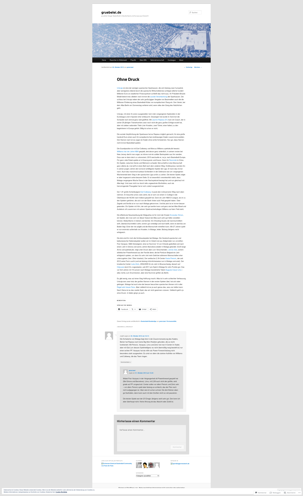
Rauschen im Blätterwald (118, 60)
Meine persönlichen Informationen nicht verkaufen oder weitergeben (162, 488)
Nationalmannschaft (157, 60)
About (181, 60)
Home (104, 60)
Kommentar (177, 447)
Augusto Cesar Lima (173, 269)
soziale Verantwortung (158, 96)
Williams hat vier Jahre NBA (128, 151)
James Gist (172, 249)
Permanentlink (171, 321)
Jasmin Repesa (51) (160, 119)
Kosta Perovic (170, 258)
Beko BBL (143, 60)
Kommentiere (126, 362)
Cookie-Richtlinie (61, 492)
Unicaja (120, 88)
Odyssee (120, 267)
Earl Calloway (146, 192)
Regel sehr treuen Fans (126, 287)
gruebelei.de (111, 12)
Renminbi (173, 160)
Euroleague (172, 60)
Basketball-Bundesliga (148, 321)
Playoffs (133, 60)
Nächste (198, 67)
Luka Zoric (135, 264)
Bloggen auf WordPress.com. (128, 488)
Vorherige (188, 67)
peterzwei (130, 67)
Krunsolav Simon (176, 215)
